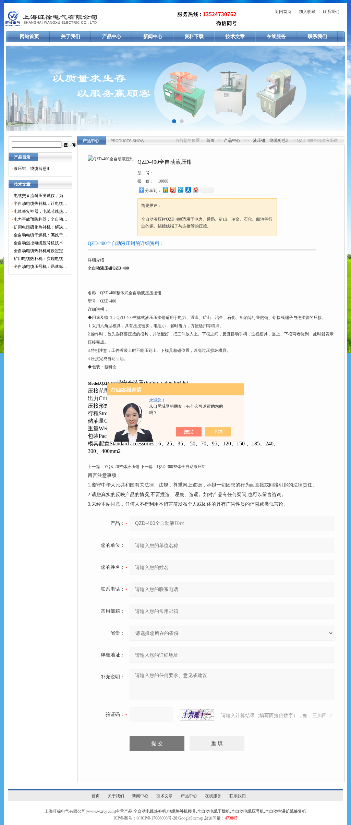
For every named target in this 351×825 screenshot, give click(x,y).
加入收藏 (307, 11)
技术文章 (235, 36)
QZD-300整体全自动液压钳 (181, 466)
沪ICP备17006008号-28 (156, 818)
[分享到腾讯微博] (180, 189)
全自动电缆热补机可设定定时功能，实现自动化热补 (40, 250)
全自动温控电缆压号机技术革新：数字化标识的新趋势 (40, 243)
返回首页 (283, 11)
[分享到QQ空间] (165, 189)
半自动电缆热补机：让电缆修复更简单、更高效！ (40, 203)
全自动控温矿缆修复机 (285, 811)
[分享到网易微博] (195, 189)
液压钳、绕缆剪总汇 (32, 168)
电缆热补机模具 (181, 811)
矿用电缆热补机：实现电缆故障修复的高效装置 (40, 258)
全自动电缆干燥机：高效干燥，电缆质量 (40, 235)
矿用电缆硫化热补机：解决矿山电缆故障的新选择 (40, 227)
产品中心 (111, 36)
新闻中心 (152, 36)
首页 (210, 140)
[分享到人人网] (188, 189)
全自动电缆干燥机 (213, 811)
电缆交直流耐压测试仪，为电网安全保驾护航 (40, 195)
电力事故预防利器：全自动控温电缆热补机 (40, 219)
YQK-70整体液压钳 (122, 466)
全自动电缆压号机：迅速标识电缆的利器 (40, 266)
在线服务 (276, 36)
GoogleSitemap (190, 818)
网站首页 (29, 36)
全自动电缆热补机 (149, 811)
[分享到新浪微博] (173, 189)
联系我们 (331, 11)
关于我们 (70, 36)
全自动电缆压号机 (247, 811)
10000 (163, 181)
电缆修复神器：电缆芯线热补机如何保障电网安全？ (40, 211)
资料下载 (194, 36)
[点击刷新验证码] (197, 715)
